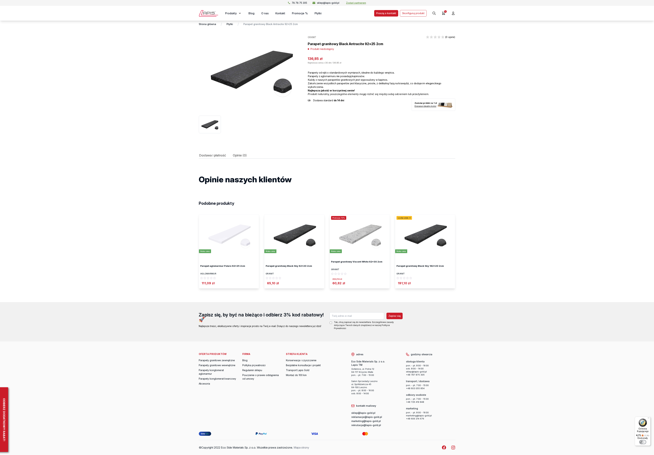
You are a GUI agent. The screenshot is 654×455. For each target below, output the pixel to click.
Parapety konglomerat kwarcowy (217, 378)
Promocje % (300, 13)
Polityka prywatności (254, 365)
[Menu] (649, 419)
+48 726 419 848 (415, 402)
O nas (265, 13)
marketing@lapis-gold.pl (419, 415)
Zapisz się (394, 315)
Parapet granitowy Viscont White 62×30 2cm (356, 261)
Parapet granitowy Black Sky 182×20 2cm (420, 266)
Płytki (318, 13)
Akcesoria (204, 383)
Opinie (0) (240, 155)
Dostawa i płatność (212, 155)
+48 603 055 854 (415, 388)
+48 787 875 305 (415, 374)
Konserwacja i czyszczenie (301, 360)
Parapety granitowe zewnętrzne (217, 360)
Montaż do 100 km (296, 375)
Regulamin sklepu (252, 370)
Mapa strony (301, 447)
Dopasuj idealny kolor (425, 106)
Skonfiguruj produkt (413, 13)
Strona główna (207, 24)
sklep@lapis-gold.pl (328, 2)
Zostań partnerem (356, 2)
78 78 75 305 (299, 2)
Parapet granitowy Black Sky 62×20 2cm (289, 266)
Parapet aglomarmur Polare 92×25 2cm (222, 266)
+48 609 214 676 (415, 418)
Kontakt (280, 13)
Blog (251, 13)
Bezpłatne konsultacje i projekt (303, 365)
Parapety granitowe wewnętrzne (217, 365)
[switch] (642, 442)
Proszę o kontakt (386, 13)
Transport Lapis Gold (297, 370)
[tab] (212, 156)
